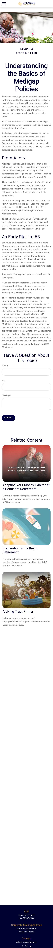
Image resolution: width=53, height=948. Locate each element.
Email (4, 380)
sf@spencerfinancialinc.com (26, 942)
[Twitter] (26, 946)
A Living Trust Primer (17, 612)
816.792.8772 (29, 915)
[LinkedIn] (30, 946)
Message (6, 395)
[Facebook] (22, 946)
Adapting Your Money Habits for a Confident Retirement (26, 487)
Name (5, 366)
